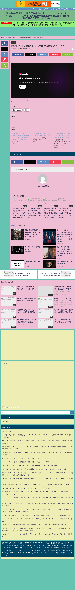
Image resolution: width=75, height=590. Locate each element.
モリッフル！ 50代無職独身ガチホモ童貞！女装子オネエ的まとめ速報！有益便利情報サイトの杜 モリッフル (37, 524)
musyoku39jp (42, 186)
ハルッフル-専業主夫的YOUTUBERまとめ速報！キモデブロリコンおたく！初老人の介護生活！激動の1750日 (35, 484)
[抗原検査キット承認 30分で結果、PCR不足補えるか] (43, 137)
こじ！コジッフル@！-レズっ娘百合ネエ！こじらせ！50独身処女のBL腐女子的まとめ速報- (30, 465)
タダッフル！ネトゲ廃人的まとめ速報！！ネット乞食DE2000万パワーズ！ (25, 458)
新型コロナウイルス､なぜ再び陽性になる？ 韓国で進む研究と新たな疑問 (63, 135)
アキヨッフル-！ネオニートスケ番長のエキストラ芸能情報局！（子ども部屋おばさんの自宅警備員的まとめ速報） (37, 515)
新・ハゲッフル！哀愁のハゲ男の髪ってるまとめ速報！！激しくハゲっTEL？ (25, 462)
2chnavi (4, 363)
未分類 (13, 42)
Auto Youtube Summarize (28, 101)
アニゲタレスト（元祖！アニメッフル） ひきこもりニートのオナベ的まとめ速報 (27, 488)
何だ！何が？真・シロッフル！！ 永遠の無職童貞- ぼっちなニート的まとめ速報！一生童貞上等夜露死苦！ (36, 469)
